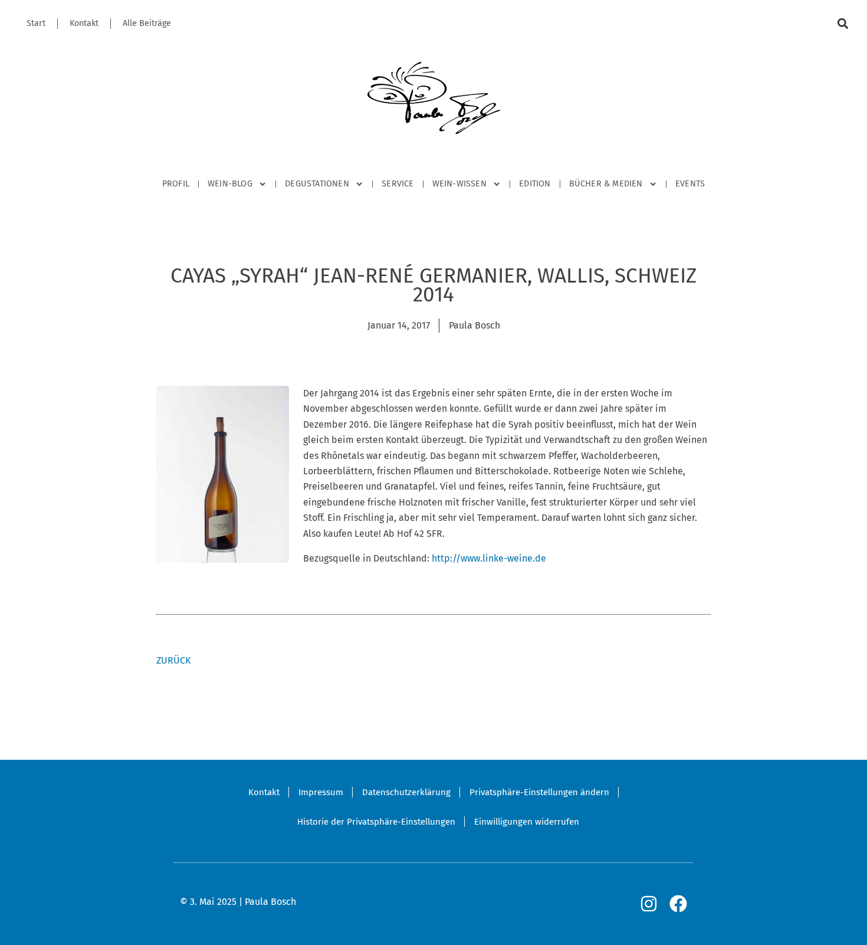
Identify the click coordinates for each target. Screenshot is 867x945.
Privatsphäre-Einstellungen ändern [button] (539, 792)
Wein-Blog (230, 184)
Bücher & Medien (606, 184)
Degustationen (317, 184)
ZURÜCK (173, 660)
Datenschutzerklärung (406, 792)
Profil (175, 184)
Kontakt (84, 23)
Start (36, 23)
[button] (842, 24)
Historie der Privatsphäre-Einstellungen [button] (376, 821)
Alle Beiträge (147, 23)
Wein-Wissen (459, 184)
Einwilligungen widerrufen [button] (526, 821)
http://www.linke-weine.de (489, 558)
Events (690, 184)
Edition (534, 184)
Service (397, 184)
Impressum (320, 792)
